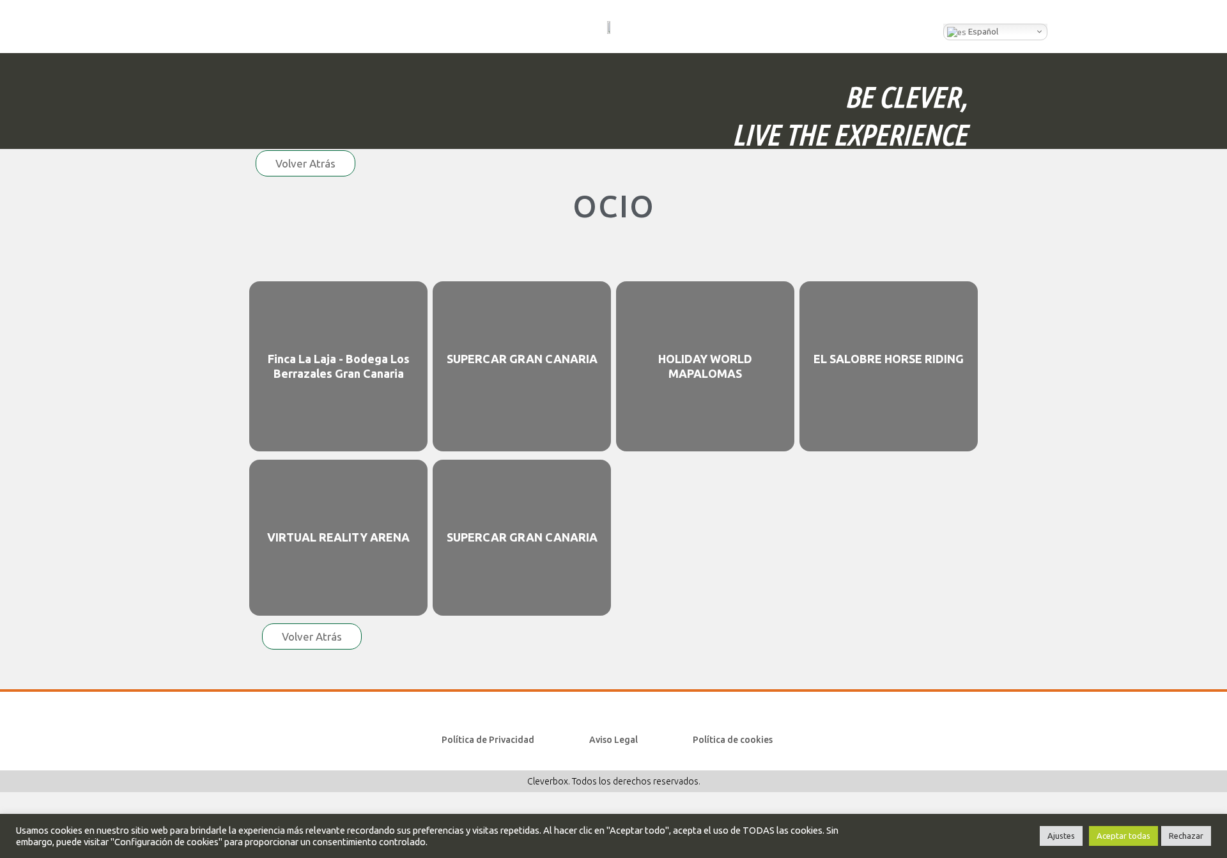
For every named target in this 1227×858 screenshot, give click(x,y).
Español (982, 31)
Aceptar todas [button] (1123, 835)
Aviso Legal (613, 740)
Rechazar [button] (1186, 835)
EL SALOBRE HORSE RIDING (889, 358)
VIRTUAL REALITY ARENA (338, 537)
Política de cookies (733, 740)
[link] (338, 366)
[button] (169, 26)
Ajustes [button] (1061, 835)
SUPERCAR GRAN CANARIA (522, 358)
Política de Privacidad (488, 740)
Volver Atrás (305, 163)
